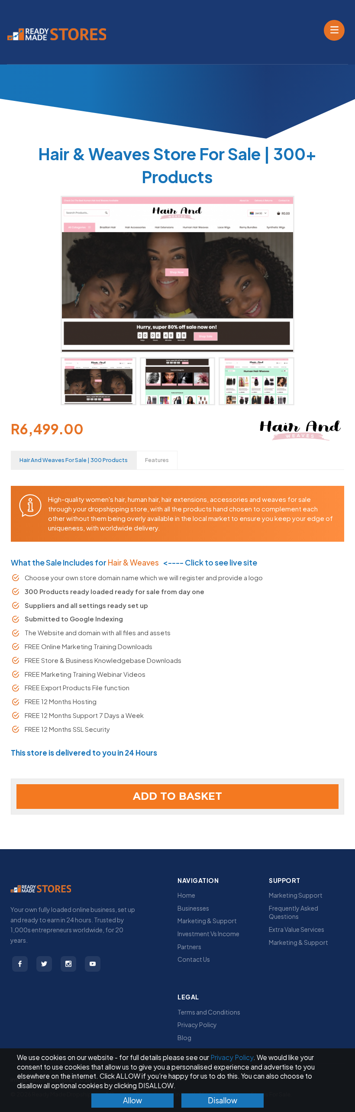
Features (157, 459)
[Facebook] (20, 964)
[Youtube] (92, 964)
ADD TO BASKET (177, 796)
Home (186, 895)
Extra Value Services (296, 929)
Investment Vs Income (208, 933)
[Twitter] (44, 964)
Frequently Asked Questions (293, 912)
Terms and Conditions (209, 1012)
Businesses (193, 908)
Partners (189, 946)
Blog (184, 1037)
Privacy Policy (197, 1024)
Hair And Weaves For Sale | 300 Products (73, 459)
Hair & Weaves (133, 562)
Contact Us (194, 959)
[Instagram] (68, 964)
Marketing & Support (207, 921)
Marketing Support (296, 895)
